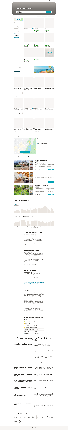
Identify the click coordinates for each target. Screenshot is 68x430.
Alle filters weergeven (16, 37)
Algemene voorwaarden (33, 428)
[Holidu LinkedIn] (34, 427)
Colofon (29, 428)
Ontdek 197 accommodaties (25, 152)
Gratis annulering (16, 35)
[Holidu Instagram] (32, 427)
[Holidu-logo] (16, 1)
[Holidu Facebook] (35, 427)
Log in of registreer (17, 71)
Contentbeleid (42, 428)
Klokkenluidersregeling (47, 428)
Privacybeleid (38, 428)
